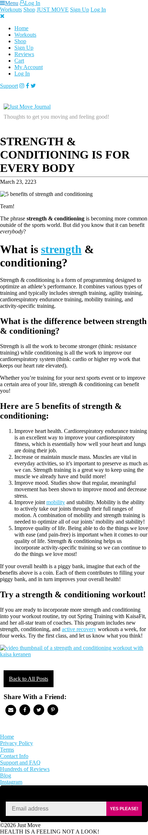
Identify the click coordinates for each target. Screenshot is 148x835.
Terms (7, 750)
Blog (5, 775)
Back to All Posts (28, 679)
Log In (32, 3)
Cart (19, 61)
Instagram (11, 782)
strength (61, 249)
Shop (29, 9)
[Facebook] (27, 86)
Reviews (24, 54)
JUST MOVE (53, 9)
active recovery (79, 629)
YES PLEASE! (124, 808)
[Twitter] (33, 86)
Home (21, 28)
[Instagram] (21, 86)
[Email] (10, 710)
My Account (28, 67)
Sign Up (79, 9)
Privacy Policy (16, 743)
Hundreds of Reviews (25, 769)
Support (9, 86)
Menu (11, 3)
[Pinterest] (52, 709)
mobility (55, 502)
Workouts (11, 9)
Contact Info (14, 756)
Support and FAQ (20, 762)
